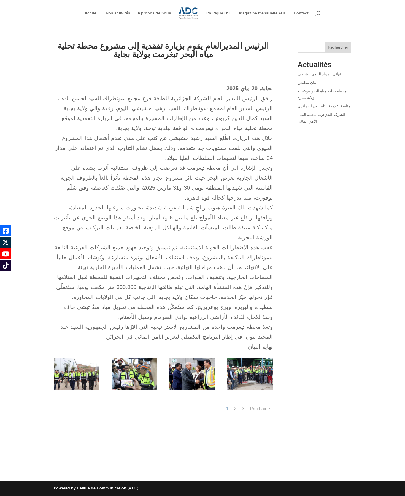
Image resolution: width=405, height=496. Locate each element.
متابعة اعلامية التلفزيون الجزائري (324, 106)
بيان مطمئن (307, 82)
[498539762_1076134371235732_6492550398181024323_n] (76, 390)
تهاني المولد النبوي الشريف (319, 74)
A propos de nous (154, 13)
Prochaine (260, 408)
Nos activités (118, 13)
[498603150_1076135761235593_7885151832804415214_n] (250, 390)
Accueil (92, 13)
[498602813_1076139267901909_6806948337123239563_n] (192, 390)
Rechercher (338, 47)
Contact (301, 13)
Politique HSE (219, 13)
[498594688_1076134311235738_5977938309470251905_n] (134, 390)
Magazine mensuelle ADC (263, 13)
